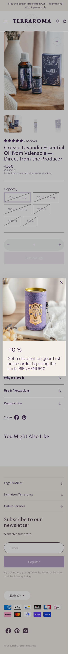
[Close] (61, 282)
